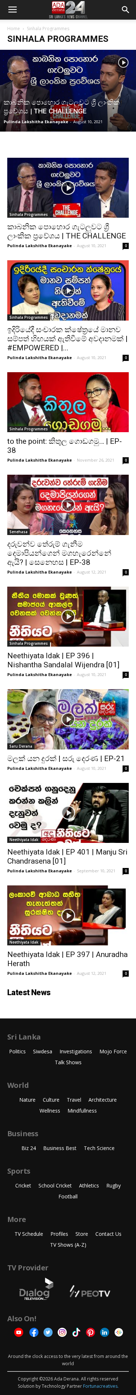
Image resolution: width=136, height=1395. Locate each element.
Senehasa (18, 531)
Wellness (50, 1110)
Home (13, 28)
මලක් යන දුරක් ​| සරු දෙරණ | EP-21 (66, 758)
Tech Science (99, 1148)
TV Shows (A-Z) (68, 1244)
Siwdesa (42, 1051)
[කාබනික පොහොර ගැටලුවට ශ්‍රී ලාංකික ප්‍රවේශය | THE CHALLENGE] (68, 91)
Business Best (60, 1148)
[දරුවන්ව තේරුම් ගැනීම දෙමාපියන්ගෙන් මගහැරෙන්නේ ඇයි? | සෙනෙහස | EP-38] (68, 505)
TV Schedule (29, 1233)
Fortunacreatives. (101, 1386)
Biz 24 (28, 1148)
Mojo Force (113, 1051)
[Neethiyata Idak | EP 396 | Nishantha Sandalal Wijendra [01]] (68, 617)
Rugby (113, 1185)
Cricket (23, 1185)
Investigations (75, 1051)
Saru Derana (20, 746)
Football (68, 1196)
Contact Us (108, 1233)
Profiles (59, 1233)
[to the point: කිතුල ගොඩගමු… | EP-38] (68, 402)
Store (81, 1233)
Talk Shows (68, 1062)
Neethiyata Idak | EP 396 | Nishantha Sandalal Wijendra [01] (63, 660)
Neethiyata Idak (23, 839)
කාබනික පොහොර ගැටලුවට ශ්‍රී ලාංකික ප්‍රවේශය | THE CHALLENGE (66, 231)
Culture (51, 1099)
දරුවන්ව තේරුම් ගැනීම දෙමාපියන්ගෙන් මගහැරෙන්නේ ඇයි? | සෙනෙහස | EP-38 (59, 553)
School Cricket (55, 1185)
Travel (74, 1099)
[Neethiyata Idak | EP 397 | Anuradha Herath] (68, 915)
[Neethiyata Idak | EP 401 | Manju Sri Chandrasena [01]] (68, 813)
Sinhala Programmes (28, 214)
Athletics (89, 1185)
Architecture (102, 1099)
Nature (27, 1099)
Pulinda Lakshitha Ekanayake (36, 121)
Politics (17, 1051)
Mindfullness (82, 1110)
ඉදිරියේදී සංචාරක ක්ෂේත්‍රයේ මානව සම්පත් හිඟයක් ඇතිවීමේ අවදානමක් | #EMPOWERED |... (67, 338)
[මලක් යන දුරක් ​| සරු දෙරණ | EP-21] (68, 719)
